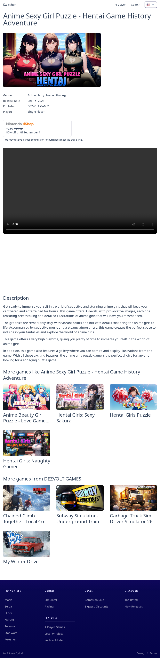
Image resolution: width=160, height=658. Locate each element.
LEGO (8, 613)
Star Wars (11, 633)
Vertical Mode (54, 640)
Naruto (9, 619)
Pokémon (11, 639)
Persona (10, 626)
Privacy (141, 653)
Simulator (51, 600)
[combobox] (151, 5)
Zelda (8, 606)
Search (135, 4)
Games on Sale (94, 600)
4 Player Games (55, 627)
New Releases (134, 606)
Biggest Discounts (96, 606)
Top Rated (131, 600)
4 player (120, 4)
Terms (153, 653)
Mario (8, 600)
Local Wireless (54, 633)
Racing (49, 606)
